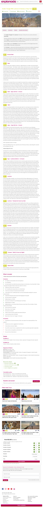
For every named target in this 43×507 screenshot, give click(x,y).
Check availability (21, 505)
